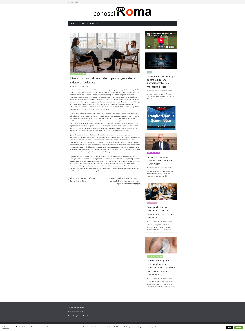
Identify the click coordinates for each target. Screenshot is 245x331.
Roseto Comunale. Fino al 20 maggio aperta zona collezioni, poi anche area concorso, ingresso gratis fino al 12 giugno (124, 181)
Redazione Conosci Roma (166, 90)
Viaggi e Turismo (152, 203)
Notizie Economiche (89, 23)
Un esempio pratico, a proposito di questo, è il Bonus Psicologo (120, 102)
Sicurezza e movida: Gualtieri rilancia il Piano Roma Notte (160, 160)
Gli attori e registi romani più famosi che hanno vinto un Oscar (84, 179)
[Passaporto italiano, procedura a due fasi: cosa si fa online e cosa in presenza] (161, 191)
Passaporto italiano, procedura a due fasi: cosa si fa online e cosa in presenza (160, 212)
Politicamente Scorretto (76, 312)
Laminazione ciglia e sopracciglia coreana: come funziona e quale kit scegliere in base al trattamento (161, 267)
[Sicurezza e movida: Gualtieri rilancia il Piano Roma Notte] (161, 141)
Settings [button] (229, 328)
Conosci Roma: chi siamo (76, 308)
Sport (149, 72)
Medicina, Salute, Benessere (78, 74)
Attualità (72, 23)
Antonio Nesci (85, 86)
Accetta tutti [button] (238, 328)
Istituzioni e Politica (153, 153)
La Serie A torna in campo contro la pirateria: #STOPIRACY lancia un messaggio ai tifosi (161, 81)
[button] (77, 23)
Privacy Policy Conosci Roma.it (78, 316)
